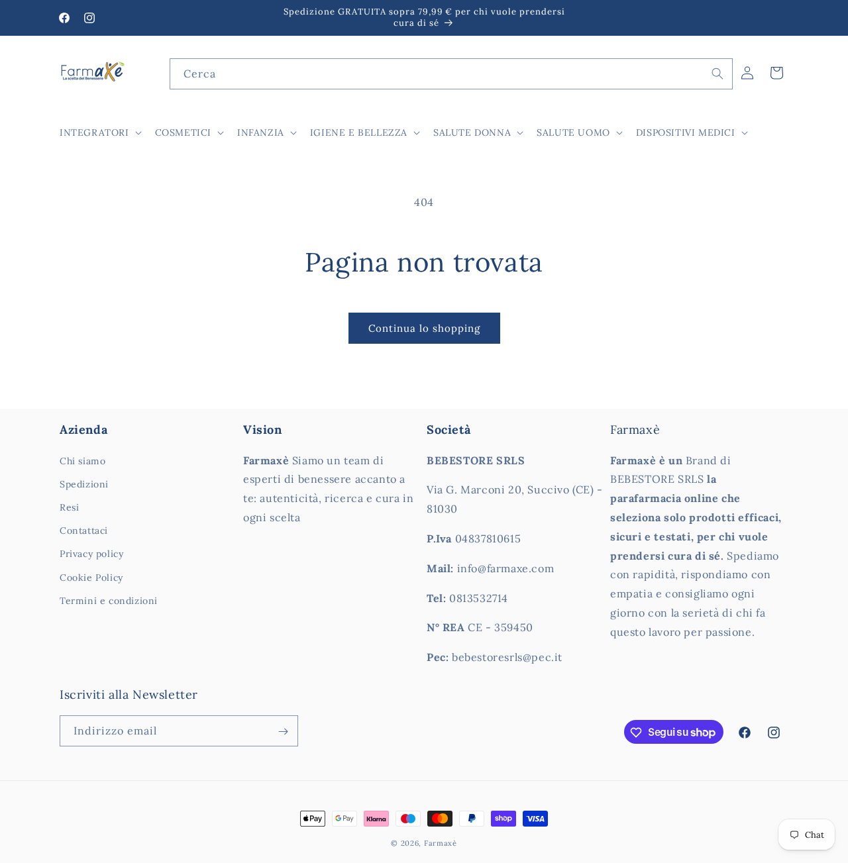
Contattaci (84, 530)
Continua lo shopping (424, 328)
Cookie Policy (91, 578)
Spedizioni (84, 484)
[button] (99, 132)
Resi (69, 507)
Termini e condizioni (109, 601)
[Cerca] (717, 73)
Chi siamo (82, 461)
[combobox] (451, 74)
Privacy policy (91, 554)
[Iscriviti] (282, 731)
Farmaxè (440, 843)
